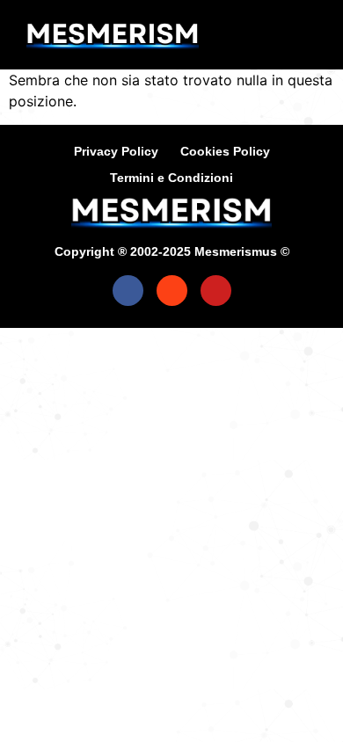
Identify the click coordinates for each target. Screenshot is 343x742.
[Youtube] (216, 290)
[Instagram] (172, 290)
